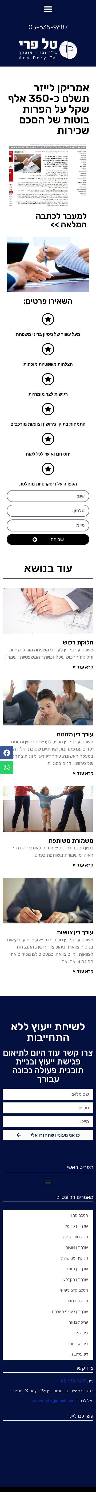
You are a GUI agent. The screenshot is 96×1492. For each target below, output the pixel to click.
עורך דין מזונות (74, 734)
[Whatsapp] (6, 767)
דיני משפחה (79, 1343)
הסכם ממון (79, 1215)
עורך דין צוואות (75, 932)
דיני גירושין (80, 1354)
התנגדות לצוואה (75, 1236)
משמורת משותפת (70, 840)
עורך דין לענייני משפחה (70, 1311)
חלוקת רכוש (78, 642)
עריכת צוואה (78, 1322)
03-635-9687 (48, 27)
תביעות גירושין (77, 1301)
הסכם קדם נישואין (73, 1290)
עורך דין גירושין (76, 1226)
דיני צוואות (80, 1333)
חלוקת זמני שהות (74, 1258)
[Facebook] (6, 752)
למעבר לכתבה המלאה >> (61, 220)
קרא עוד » (83, 667)
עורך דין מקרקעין (75, 1279)
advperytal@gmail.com (53, 1400)
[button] (48, 9)
